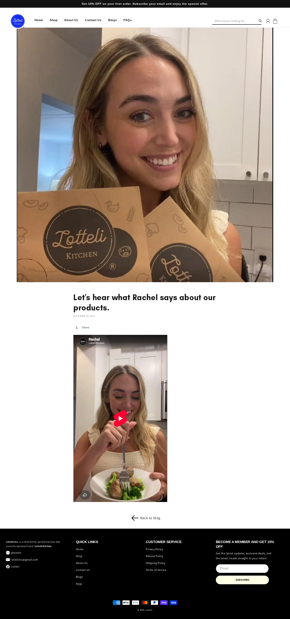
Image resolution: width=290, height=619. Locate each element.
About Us (82, 563)
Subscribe (242, 580)
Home (79, 549)
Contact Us (83, 570)
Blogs (79, 577)
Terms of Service (156, 570)
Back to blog (150, 518)
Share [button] (85, 327)
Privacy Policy (154, 549)
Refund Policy (154, 556)
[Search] (263, 21)
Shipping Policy (155, 563)
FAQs (79, 584)
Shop (79, 556)
